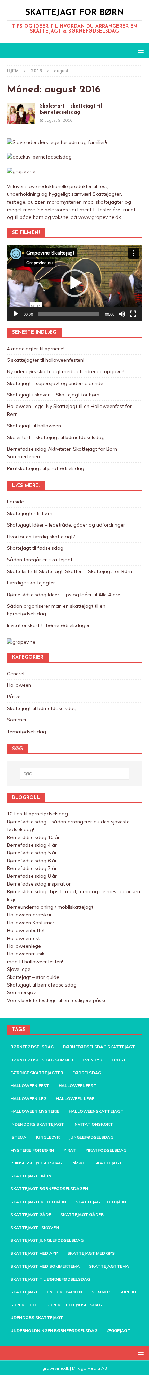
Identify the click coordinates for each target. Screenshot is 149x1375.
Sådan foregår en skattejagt (39, 559)
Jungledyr (48, 1137)
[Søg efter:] (74, 774)
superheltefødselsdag (74, 1304)
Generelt (16, 674)
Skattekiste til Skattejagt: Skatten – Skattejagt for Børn (69, 571)
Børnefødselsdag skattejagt (99, 1046)
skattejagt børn (30, 1175)
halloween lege (75, 1098)
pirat (69, 1150)
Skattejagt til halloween (34, 425)
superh (127, 1292)
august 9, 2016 (58, 120)
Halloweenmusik (25, 953)
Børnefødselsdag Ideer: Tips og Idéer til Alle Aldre (63, 594)
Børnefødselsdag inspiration (39, 884)
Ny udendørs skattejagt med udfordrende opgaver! (65, 371)
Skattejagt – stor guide (33, 977)
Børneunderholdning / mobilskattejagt (50, 907)
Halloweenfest (23, 938)
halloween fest (29, 1085)
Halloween (19, 685)
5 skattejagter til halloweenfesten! (45, 360)
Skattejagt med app (34, 1253)
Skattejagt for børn (101, 1201)
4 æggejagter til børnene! (35, 348)
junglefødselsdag (91, 1137)
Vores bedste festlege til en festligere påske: (57, 1000)
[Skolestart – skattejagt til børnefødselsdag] (21, 113)
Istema (18, 1137)
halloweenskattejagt (96, 1111)
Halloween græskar (29, 915)
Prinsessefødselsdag (36, 1162)
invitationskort (93, 1124)
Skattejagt (108, 1162)
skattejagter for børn (38, 1201)
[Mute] (122, 313)
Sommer (17, 720)
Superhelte (23, 1304)
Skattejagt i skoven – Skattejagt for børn (53, 395)
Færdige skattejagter (31, 583)
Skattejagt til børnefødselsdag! (42, 985)
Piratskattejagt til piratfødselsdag (45, 468)
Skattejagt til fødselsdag (35, 548)
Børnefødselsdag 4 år (32, 845)
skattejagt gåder (82, 1214)
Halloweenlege (24, 946)
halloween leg (28, 1098)
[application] (74, 283)
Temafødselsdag (26, 731)
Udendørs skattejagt (36, 1317)
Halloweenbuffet (26, 930)
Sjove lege (18, 969)
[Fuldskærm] (133, 313)
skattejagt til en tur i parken (46, 1292)
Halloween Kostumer (30, 923)
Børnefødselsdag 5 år (32, 852)
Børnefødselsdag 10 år (33, 837)
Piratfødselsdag (105, 1150)
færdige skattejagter (36, 1072)
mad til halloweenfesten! (35, 961)
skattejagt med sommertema (45, 1266)
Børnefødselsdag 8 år (32, 876)
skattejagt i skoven (34, 1227)
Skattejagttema (109, 1266)
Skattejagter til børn (29, 513)
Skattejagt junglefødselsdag (47, 1240)
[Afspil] (15, 313)
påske (78, 1162)
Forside (15, 501)
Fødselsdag (86, 1072)
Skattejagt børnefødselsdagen (49, 1188)
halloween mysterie (34, 1111)
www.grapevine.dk (99, 217)
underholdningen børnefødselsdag (53, 1330)
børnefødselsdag (32, 1046)
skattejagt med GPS (91, 1253)
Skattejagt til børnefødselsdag (42, 708)
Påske (14, 696)
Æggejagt (118, 1330)
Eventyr (92, 1059)
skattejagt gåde (30, 1214)
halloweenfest (77, 1085)
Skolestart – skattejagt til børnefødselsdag (56, 437)
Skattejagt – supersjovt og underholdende (55, 383)
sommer (100, 1292)
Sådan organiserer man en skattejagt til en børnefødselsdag (56, 610)
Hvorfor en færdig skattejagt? (41, 536)
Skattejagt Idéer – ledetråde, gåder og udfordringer (66, 525)
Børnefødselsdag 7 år (32, 868)
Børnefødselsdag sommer (41, 1059)
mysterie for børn (32, 1150)
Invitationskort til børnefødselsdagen (49, 625)
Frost (119, 1059)
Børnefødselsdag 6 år (32, 860)
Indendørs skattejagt (37, 1124)
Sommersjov (21, 992)
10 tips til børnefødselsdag (37, 814)
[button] (74, 283)
